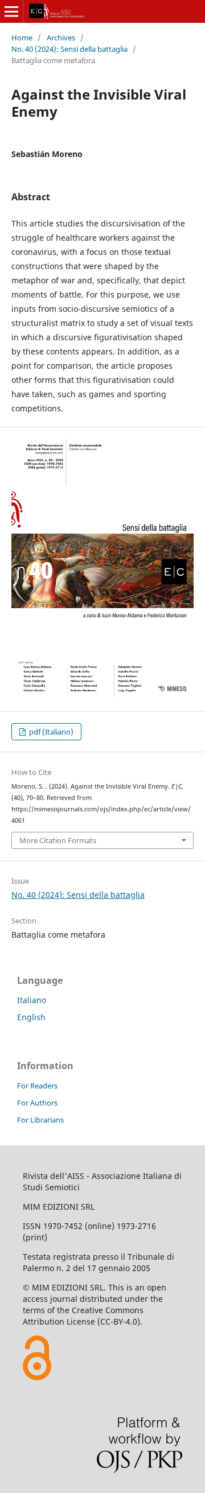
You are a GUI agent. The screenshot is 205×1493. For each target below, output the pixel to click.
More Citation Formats (57, 840)
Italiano (31, 1000)
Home (21, 37)
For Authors (37, 1103)
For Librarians (40, 1120)
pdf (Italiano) (50, 732)
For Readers (37, 1085)
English (31, 1017)
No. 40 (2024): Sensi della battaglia (69, 49)
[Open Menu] (11, 11)
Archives (61, 37)
